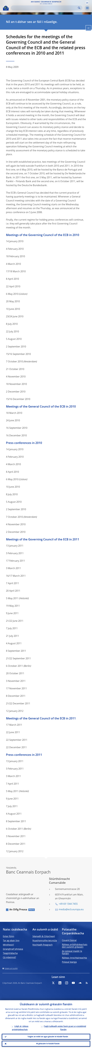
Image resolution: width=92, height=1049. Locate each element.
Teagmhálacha (10, 953)
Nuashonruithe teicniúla (44, 941)
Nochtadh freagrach (42, 945)
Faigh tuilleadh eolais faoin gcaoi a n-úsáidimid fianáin (65, 1028)
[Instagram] (66, 983)
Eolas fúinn (8, 936)
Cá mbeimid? (9, 957)
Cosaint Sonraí (69, 940)
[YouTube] (73, 983)
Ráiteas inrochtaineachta (74, 958)
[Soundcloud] (80, 983)
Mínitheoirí (8, 945)
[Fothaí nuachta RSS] (87, 983)
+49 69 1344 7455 (68, 904)
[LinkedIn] (60, 983)
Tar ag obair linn (11, 941)
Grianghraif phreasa (13, 949)
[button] (87, 3)
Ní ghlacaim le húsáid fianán (48, 1044)
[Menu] (87, 8)
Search (79, 8)
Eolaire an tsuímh (11, 968)
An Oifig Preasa (18, 910)
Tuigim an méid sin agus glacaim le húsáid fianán (48, 1037)
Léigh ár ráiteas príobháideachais (20, 1028)
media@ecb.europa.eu (71, 909)
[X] (53, 983)
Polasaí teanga (69, 962)
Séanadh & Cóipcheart (43, 936)
